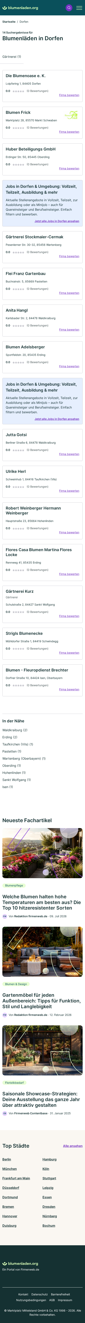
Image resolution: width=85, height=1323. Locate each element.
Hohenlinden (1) (14, 773)
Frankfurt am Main (16, 1178)
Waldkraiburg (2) (14, 730)
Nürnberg (49, 1216)
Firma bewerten (69, 95)
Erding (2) (9, 737)
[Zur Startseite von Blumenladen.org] (20, 7)
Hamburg (49, 1159)
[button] (69, 7)
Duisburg (9, 1226)
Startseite (8, 21)
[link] (42, 86)
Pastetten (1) (11, 751)
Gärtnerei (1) (11, 57)
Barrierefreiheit (60, 1294)
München (9, 1169)
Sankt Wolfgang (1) (16, 780)
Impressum (65, 1300)
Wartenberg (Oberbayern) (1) (24, 758)
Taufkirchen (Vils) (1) (17, 744)
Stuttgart (49, 1178)
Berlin (6, 1159)
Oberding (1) (11, 766)
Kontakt (23, 1294)
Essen (47, 1197)
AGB (52, 1300)
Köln (45, 1169)
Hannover (9, 1216)
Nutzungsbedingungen (31, 1300)
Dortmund (10, 1197)
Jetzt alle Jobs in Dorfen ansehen (57, 221)
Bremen (8, 1207)
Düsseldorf (10, 1188)
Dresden (48, 1207)
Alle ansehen (73, 1146)
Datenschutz (39, 1294)
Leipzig (47, 1188)
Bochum (48, 1226)
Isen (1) (7, 787)
